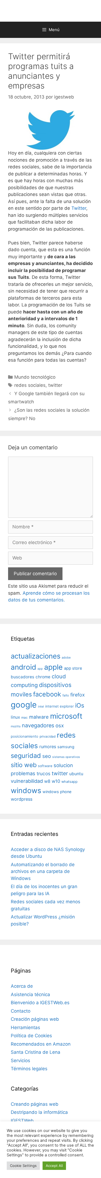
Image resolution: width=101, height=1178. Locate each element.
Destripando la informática (39, 1112)
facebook (47, 694)
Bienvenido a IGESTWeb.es (40, 1002)
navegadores (38, 725)
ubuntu (76, 773)
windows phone (57, 791)
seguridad (26, 756)
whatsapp (69, 782)
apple (53, 667)
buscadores (22, 676)
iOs (79, 705)
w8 (47, 781)
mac (24, 717)
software (45, 766)
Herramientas (25, 1027)
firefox (77, 695)
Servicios (20, 1060)
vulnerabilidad (27, 781)
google (24, 704)
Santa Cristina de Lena (35, 1052)
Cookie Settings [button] (23, 1165)
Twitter (78, 208)
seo (46, 756)
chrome (43, 676)
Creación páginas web (35, 1019)
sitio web (24, 765)
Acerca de (22, 986)
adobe (66, 657)
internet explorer (59, 706)
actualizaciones (35, 656)
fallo (65, 695)
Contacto (20, 1011)
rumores (47, 746)
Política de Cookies (31, 1035)
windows (26, 790)
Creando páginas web (34, 1104)
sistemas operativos (66, 757)
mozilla (15, 726)
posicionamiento (24, 736)
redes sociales (30, 385)
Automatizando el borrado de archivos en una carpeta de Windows (43, 871)
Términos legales (29, 1068)
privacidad (47, 736)
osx (59, 725)
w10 (56, 781)
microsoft (66, 716)
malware (39, 717)
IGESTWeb (22, 1120)
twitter (55, 385)
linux (15, 717)
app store (73, 668)
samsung (65, 746)
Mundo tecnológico (34, 377)
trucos (43, 773)
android (23, 667)
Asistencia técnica (30, 994)
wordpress (21, 799)
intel (41, 706)
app (40, 668)
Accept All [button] (54, 1165)
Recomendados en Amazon (41, 1044)
